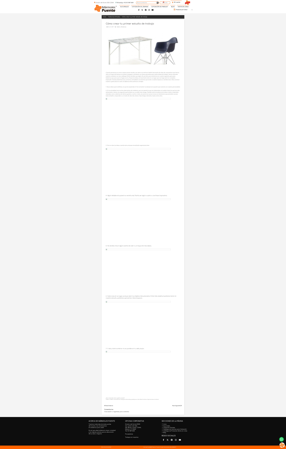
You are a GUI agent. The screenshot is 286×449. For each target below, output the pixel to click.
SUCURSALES (124, 6)
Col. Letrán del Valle (131, 426)
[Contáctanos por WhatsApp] (281, 439)
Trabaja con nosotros (131, 437)
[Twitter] (142, 10)
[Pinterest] (145, 10)
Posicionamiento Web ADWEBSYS (170, 447)
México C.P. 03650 (130, 429)
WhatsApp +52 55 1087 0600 (125, 2)
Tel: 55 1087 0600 (130, 431)
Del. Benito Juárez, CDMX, (133, 427)
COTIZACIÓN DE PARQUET (159, 6)
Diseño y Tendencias (121, 26)
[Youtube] (152, 10)
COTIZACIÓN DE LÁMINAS (140, 6)
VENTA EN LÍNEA (183, 6)
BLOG (173, 6)
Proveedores (129, 434)
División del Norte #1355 (132, 424)
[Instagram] (149, 10)
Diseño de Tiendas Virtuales (157, 447)
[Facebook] (139, 10)
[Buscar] (158, 3)
